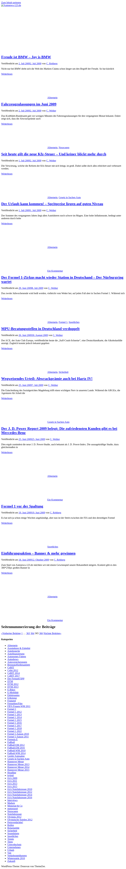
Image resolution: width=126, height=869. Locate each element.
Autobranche (13, 651)
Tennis (10, 839)
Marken (11, 803)
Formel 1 (63, 322)
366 (41, 633)
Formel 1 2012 (14, 711)
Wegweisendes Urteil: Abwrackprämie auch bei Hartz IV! (47, 379)
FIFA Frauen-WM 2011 (18, 706)
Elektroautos (13, 695)
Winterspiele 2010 (16, 858)
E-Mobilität (12, 692)
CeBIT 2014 (13, 673)
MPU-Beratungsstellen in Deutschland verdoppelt (40, 329)
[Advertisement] (63, 29)
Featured (11, 700)
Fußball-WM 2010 (16, 750)
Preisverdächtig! (15, 822)
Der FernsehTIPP (15, 678)
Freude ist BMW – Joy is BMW (26, 57)
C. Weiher (51, 110)
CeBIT (10, 667)
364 (32, 633)
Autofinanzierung (15, 653)
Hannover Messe (15, 761)
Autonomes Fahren (16, 656)
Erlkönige (12, 698)
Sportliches (74, 322)
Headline (11, 772)
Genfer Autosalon (16, 756)
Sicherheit (63, 372)
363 (28, 633)
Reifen (10, 825)
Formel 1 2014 (14, 717)
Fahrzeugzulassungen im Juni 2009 (28, 104)
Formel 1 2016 (14, 723)
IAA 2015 (12, 786)
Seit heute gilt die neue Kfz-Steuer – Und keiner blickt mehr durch (53, 154)
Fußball (11, 742)
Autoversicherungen (17, 662)
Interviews (12, 800)
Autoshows (12, 659)
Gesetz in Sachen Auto (70, 197)
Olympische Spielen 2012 (19, 819)
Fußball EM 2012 (16, 745)
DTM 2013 (12, 687)
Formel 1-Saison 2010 (18, 734)
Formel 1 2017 (14, 725)
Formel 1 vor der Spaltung (22, 506)
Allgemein (52, 97)
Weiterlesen (6, 74)
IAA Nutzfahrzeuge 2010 (19, 789)
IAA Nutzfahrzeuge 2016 (19, 797)
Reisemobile (13, 828)
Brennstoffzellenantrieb (18, 664)
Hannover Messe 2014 (18, 767)
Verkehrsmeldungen (17, 855)
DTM (10, 681)
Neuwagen (64, 147)
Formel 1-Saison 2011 (18, 736)
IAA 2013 (12, 783)
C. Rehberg (51, 63)
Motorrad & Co (14, 805)
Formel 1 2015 (14, 720)
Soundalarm (13, 833)
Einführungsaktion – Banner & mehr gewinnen (38, 553)
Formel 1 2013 (14, 714)
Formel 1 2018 (14, 728)
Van (9, 852)
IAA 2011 (12, 781)
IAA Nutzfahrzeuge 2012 (19, 792)
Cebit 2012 (12, 670)
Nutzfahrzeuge (14, 814)
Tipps (10, 841)
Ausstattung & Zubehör (18, 648)
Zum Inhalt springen (11, 2)
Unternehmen (14, 847)
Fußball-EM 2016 (16, 747)
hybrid (10, 775)
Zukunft (11, 861)
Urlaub (10, 850)
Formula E (12, 739)
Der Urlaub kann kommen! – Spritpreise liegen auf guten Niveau (52, 204)
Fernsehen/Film (14, 703)
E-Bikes (11, 689)
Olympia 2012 (14, 817)
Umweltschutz (14, 844)
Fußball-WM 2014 (16, 753)
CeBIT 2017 (13, 676)
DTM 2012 (12, 684)
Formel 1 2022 (14, 731)
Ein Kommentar (55, 271)
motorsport (12, 808)
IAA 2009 (12, 778)
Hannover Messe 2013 (18, 764)
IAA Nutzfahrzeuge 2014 (19, 794)
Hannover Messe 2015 (18, 770)
